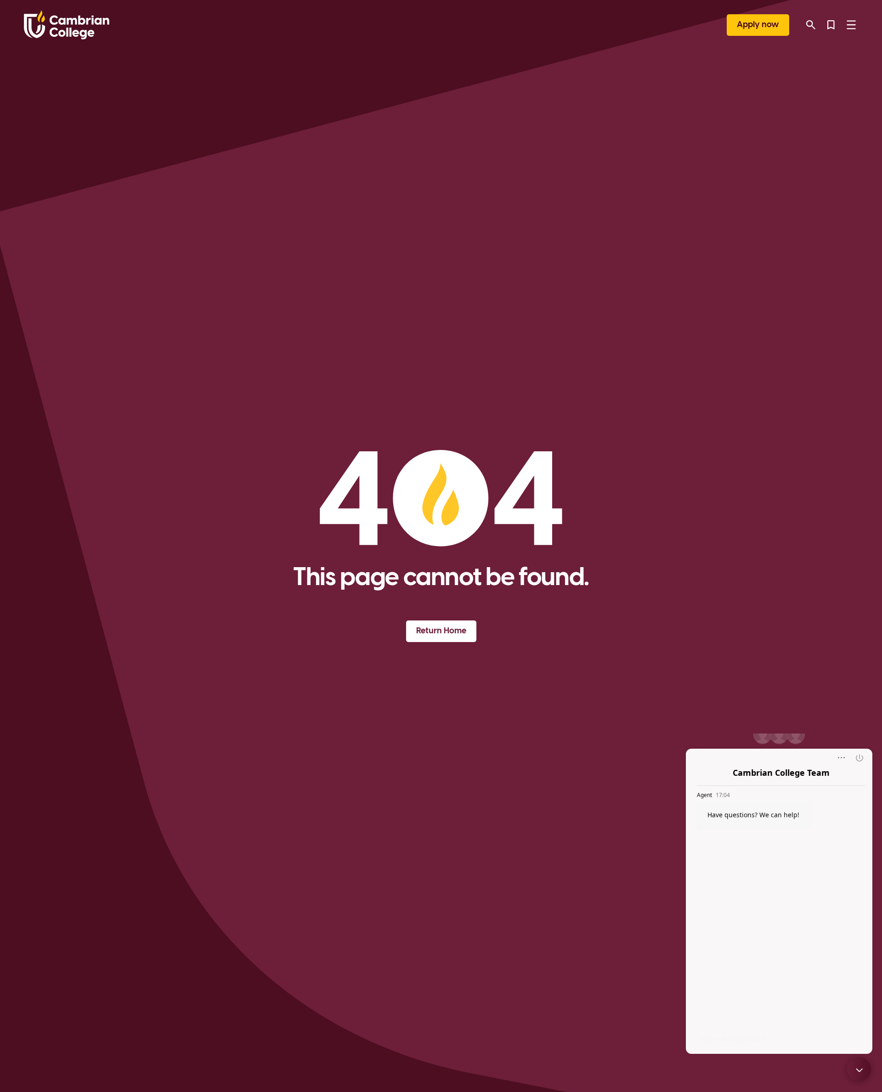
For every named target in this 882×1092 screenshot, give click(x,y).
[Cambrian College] (66, 25)
